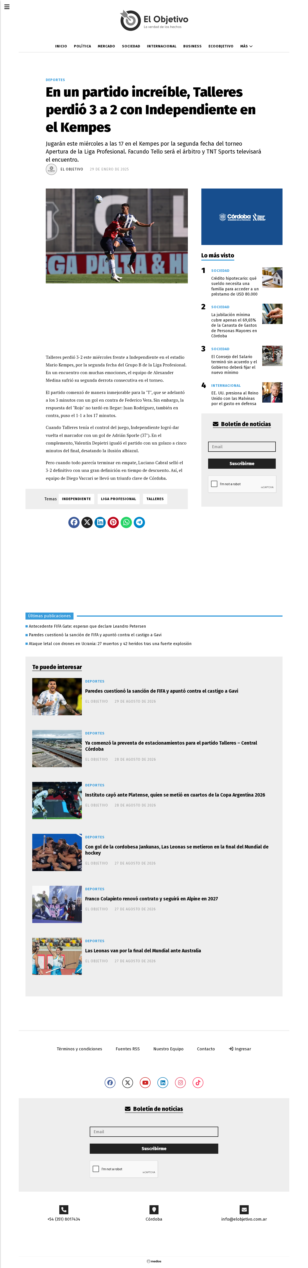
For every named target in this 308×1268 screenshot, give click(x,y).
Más (244, 46)
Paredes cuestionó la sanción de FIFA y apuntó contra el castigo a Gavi (95, 634)
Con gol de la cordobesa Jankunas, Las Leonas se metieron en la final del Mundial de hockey (177, 850)
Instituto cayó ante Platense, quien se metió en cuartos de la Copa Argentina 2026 (175, 795)
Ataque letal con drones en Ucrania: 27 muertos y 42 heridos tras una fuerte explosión (110, 643)
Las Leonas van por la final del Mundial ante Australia (143, 951)
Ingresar (242, 1048)
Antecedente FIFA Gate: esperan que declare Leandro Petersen (87, 626)
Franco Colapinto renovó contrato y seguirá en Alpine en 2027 (151, 899)
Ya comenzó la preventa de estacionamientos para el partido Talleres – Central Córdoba (171, 746)
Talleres (155, 499)
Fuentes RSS (128, 1048)
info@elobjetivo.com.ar (244, 1219)
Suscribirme (242, 463)
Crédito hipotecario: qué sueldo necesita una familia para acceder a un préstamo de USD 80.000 (235, 286)
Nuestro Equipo (168, 1048)
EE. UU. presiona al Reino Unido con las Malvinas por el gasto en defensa (234, 398)
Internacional (162, 46)
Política (82, 46)
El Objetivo (71, 169)
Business (192, 46)
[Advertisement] (117, 315)
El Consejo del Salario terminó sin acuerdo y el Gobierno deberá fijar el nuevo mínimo (234, 364)
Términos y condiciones (79, 1048)
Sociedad (131, 46)
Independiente (76, 499)
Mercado (106, 46)
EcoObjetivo (221, 46)
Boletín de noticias (245, 424)
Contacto (206, 1048)
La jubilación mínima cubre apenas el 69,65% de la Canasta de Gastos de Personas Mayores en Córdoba (234, 325)
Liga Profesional (118, 499)
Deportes (55, 80)
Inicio (61, 46)
